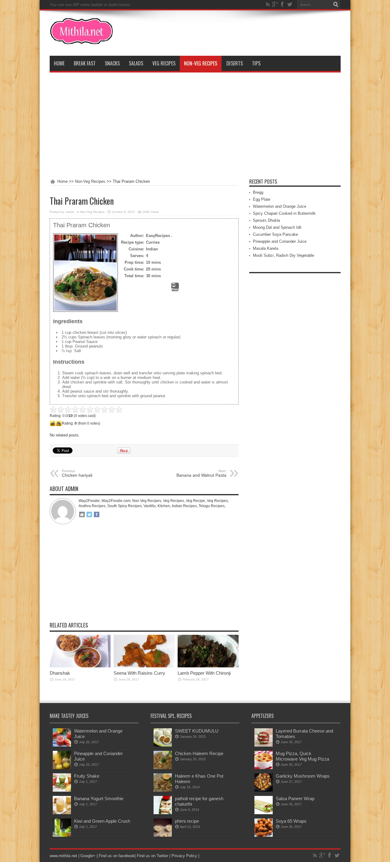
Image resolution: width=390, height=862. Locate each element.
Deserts (234, 63)
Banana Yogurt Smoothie (98, 798)
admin (70, 212)
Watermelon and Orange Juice (279, 206)
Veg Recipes (164, 63)
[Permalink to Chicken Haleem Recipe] (163, 767)
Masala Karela (265, 248)
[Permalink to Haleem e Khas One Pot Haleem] (163, 790)
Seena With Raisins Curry (139, 673)
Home (59, 63)
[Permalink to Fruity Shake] (62, 790)
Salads (136, 63)
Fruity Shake (86, 776)
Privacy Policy (184, 855)
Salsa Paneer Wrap (295, 798)
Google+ (87, 855)
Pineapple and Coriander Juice (280, 241)
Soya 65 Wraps (291, 821)
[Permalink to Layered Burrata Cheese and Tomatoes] (263, 745)
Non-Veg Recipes (200, 63)
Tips (256, 63)
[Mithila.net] (81, 40)
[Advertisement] (195, 125)
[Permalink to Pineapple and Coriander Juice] (62, 767)
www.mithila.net (63, 855)
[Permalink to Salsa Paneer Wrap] (263, 813)
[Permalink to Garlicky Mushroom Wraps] (263, 790)
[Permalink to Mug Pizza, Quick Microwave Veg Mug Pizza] (263, 767)
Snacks (112, 63)
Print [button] (175, 289)
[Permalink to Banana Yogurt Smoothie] (62, 813)
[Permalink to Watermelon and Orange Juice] (62, 745)
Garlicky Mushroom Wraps (303, 776)
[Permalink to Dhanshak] (80, 666)
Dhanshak (60, 673)
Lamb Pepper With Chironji (204, 673)
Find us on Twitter (152, 855)
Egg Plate (261, 199)
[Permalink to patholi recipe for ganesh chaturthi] (163, 813)
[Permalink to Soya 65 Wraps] (263, 835)
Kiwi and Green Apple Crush (102, 821)
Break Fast (85, 63)
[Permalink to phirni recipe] (163, 835)
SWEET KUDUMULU (196, 730)
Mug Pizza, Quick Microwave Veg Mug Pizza (302, 756)
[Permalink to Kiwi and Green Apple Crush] (62, 835)
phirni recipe (187, 821)
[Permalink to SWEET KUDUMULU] (163, 745)
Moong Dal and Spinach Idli (277, 227)
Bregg (258, 192)
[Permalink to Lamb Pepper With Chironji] (208, 666)
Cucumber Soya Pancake (275, 234)
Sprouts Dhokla (266, 220)
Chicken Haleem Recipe (199, 753)
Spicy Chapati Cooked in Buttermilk (284, 213)
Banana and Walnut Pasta (201, 473)
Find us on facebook (117, 855)
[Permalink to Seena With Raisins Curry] (144, 666)
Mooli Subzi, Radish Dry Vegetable (283, 255)
